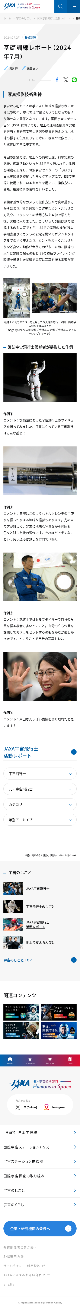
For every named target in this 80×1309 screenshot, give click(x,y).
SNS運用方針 (13, 1256)
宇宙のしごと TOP (17, 959)
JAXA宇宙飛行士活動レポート (54, 18)
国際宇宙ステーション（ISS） (26, 1147)
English (10, 1284)
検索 (60, 6)
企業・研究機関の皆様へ (30, 1228)
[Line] (74, 81)
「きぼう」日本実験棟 (20, 1132)
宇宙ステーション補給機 (23, 1161)
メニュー (73, 6)
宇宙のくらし (13, 1204)
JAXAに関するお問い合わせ (24, 1275)
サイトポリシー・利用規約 (22, 1266)
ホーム (7, 18)
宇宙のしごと (24, 18)
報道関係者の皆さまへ (20, 1247)
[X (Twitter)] (65, 81)
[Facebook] (57, 81)
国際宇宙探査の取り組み (24, 1175)
